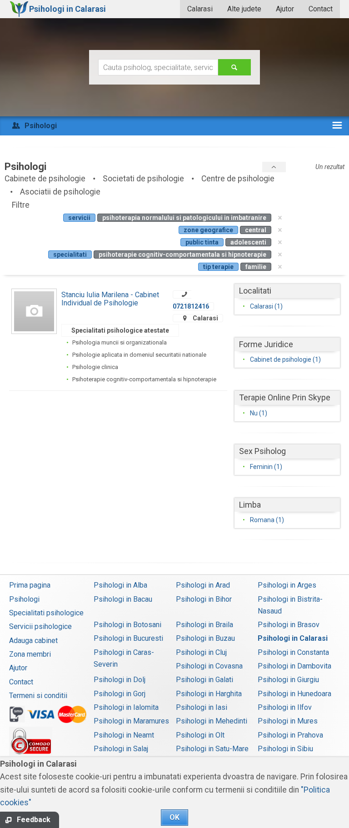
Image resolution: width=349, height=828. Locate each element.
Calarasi (200, 9)
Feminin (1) (266, 466)
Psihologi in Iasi (201, 707)
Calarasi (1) (266, 306)
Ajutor (285, 9)
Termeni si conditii (38, 695)
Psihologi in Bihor (204, 599)
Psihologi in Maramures (131, 721)
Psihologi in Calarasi (293, 638)
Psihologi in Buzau (205, 638)
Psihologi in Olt (200, 735)
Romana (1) (267, 520)
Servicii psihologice (40, 626)
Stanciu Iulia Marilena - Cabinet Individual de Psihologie (110, 298)
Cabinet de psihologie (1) (285, 359)
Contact (321, 9)
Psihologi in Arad (203, 585)
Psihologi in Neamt (124, 735)
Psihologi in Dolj (119, 679)
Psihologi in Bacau (123, 599)
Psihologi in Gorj (119, 693)
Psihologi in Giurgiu (288, 679)
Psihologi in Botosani (127, 624)
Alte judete (244, 9)
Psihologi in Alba (120, 585)
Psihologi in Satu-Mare (212, 748)
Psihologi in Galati (204, 679)
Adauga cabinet (33, 640)
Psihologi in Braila (204, 624)
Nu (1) (258, 413)
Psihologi (24, 599)
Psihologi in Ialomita (126, 707)
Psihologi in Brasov (288, 624)
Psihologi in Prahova (290, 735)
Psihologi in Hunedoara (294, 693)
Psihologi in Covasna (209, 666)
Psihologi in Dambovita (294, 666)
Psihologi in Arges (287, 585)
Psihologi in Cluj (201, 652)
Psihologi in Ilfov (285, 707)
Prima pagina (29, 585)
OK (174, 817)
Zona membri (30, 654)
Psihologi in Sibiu (285, 748)
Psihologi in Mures (288, 721)
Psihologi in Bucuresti (128, 638)
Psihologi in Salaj (121, 748)
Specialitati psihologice (46, 613)
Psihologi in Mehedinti (211, 721)
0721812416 (191, 306)
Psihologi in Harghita (209, 693)
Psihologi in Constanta (293, 652)
